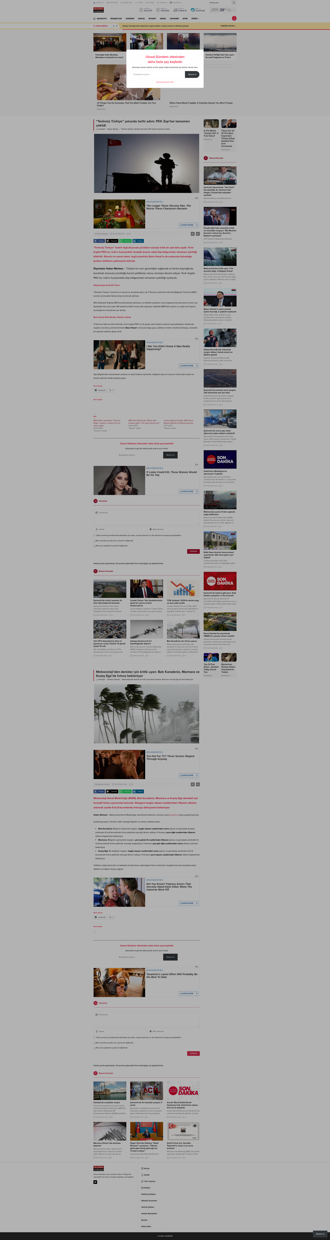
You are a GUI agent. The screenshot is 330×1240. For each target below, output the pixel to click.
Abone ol (192, 74)
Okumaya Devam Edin (165, 82)
